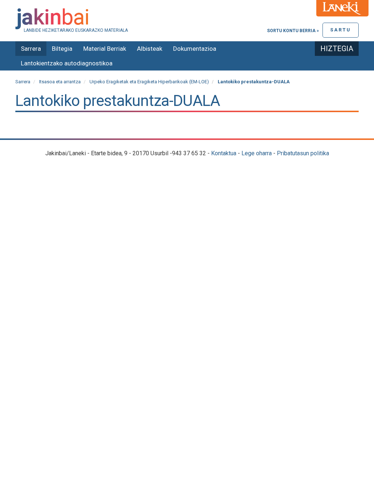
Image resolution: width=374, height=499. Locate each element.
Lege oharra (256, 153)
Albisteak (149, 48)
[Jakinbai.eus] (187, 18)
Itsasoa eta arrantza (60, 81)
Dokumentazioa (194, 48)
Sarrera (31, 48)
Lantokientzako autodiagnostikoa (66, 63)
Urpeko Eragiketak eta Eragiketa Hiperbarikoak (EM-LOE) (149, 81)
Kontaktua (223, 153)
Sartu (340, 30)
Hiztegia (336, 48)
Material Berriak (104, 48)
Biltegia (62, 48)
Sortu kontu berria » (293, 30)
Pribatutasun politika (303, 153)
